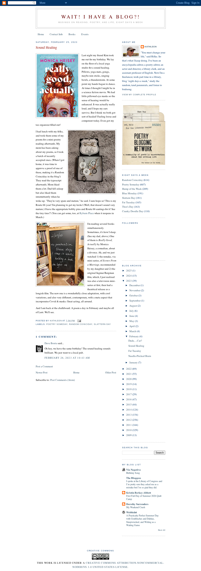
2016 (129, 399)
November (135, 290)
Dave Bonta (51, 343)
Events (85, 34)
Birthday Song (133, 472)
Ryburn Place (86, 213)
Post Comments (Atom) (62, 380)
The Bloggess (133, 478)
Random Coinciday (80, 324)
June (132, 316)
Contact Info (56, 34)
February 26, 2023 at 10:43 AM (67, 357)
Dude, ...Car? (135, 340)
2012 (129, 420)
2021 (129, 374)
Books (72, 34)
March (133, 331)
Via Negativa (133, 469)
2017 (129, 394)
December (135, 285)
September (135, 300)
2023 (129, 280)
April (132, 326)
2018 (129, 389)
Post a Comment (44, 366)
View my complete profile (139, 94)
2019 (129, 384)
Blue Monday (129, 193)
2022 (129, 368)
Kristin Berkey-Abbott (138, 492)
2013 (129, 414)
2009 (129, 435)
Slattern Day (102, 324)
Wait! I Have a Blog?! (100, 16)
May (132, 321)
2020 (129, 379)
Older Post (110, 372)
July (131, 311)
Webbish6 (131, 512)
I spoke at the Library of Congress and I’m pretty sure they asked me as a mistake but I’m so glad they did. (144, 484)
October (133, 295)
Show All (161, 530)
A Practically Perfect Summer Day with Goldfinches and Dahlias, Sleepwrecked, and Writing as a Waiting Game (142, 520)
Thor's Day (127, 206)
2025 (129, 270)
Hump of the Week (132, 189)
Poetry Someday (57, 324)
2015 (129, 404)
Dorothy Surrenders (137, 504)
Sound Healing (136, 345)
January (133, 362)
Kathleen (151, 47)
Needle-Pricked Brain (139, 356)
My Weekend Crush (135, 507)
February (134, 336)
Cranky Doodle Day (132, 211)
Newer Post (42, 372)
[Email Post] (79, 321)
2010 (129, 430)
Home (41, 34)
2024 (129, 275)
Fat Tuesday (128, 202)
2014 (129, 409)
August (133, 305)
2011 (129, 425)
